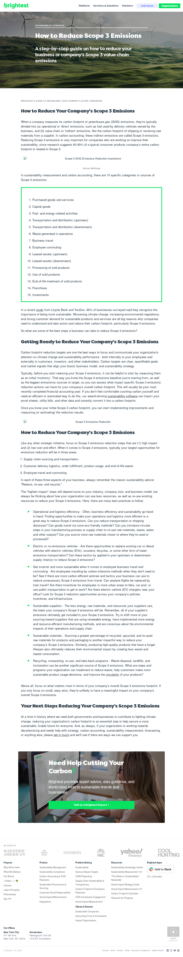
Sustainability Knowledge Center (127, 867)
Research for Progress (122, 897)
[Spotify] (178, 950)
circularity (112, 674)
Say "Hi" (7, 898)
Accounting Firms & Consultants (91, 916)
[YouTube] (175, 950)
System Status (158, 950)
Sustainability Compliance (52, 871)
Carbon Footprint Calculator (124, 893)
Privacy (120, 950)
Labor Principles (11, 889)
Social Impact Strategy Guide (125, 884)
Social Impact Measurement (52, 897)
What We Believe (12, 871)
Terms (112, 950)
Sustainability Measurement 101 (126, 871)
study (39, 309)
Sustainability (81, 867)
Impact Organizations (85, 920)
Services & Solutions (105, 5)
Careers (7, 885)
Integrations (45, 901)
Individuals (147, 5)
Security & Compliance (141, 950)
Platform (84, 5)
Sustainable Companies (87, 911)
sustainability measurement (42, 175)
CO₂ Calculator (154, 876)
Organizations (170, 5)
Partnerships (10, 894)
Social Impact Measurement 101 (126, 889)
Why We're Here (12, 867)
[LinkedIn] (168, 950)
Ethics (127, 950)
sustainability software (122, 396)
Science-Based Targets (86, 871)
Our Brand (9, 876)
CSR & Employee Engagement (90, 897)
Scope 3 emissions (145, 135)
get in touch (61, 734)
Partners (127, 5)
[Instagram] (171, 950)
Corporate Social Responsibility (54, 892)
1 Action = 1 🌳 (11, 880)
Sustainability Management (52, 867)
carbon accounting (71, 135)
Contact (105, 950)
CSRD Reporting (83, 876)
